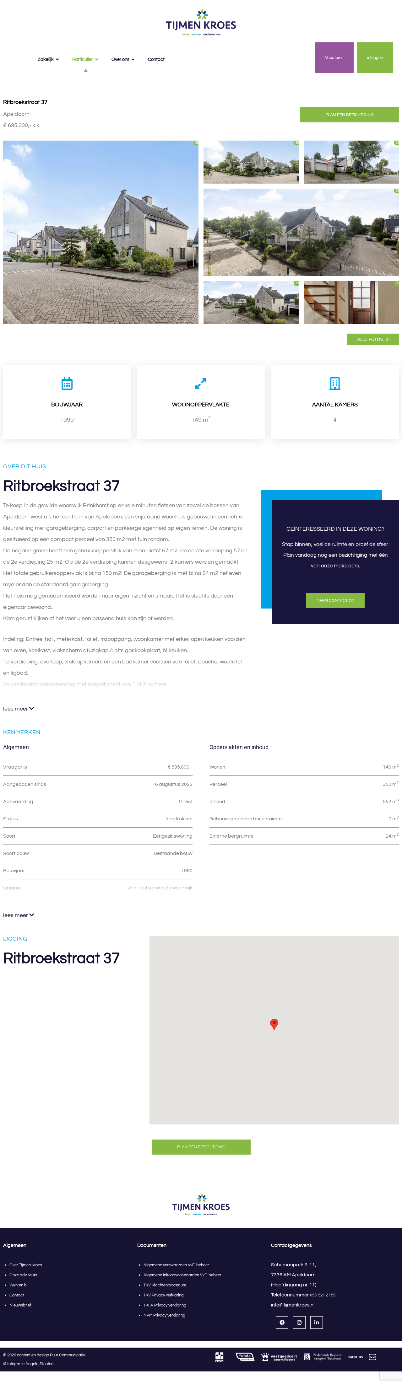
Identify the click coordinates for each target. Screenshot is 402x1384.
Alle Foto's (371, 339)
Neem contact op (335, 600)
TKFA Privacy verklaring (165, 1305)
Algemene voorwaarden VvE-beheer (176, 1265)
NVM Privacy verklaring (164, 1315)
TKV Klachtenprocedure (165, 1285)
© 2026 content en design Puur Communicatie (45, 1355)
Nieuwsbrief (20, 1305)
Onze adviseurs (23, 1275)
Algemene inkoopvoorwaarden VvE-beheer (183, 1275)
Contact (16, 1295)
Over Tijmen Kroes (25, 1265)
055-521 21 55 (322, 1295)
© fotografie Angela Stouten (28, 1364)
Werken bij (19, 1285)
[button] (274, 1024)
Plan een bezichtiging (349, 115)
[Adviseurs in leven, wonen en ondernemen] (201, 22)
